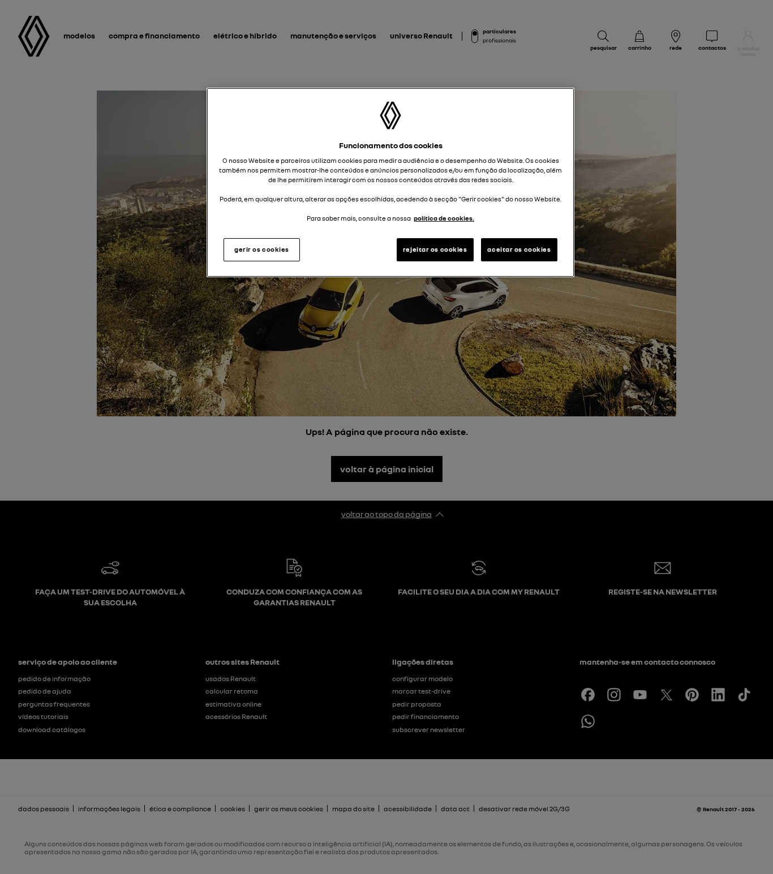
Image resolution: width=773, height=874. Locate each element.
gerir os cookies (261, 249)
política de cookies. (444, 218)
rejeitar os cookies (435, 249)
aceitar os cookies (519, 249)
